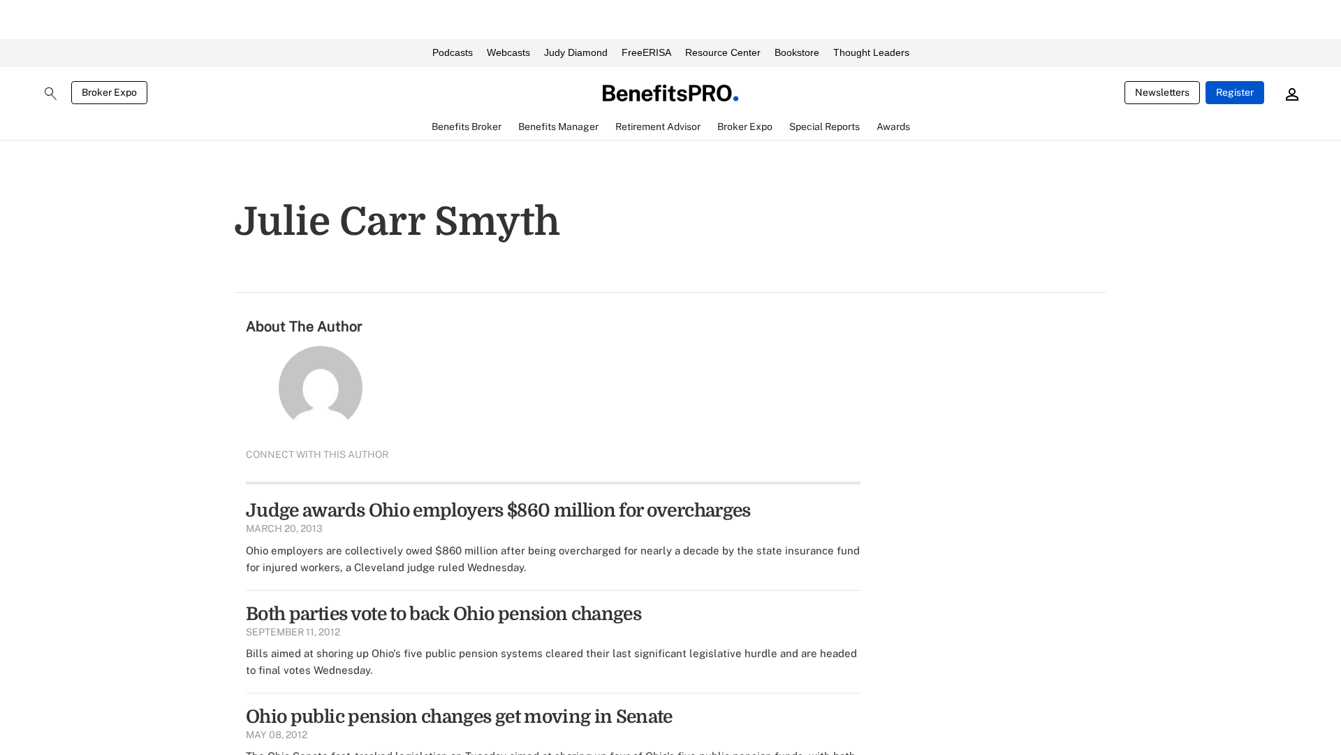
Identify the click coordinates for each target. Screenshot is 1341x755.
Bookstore (797, 52)
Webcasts (508, 52)
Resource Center (723, 52)
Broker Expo (109, 92)
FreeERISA (646, 52)
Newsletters (1162, 92)
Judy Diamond (576, 52)
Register (1235, 92)
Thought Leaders (871, 52)
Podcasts (452, 52)
